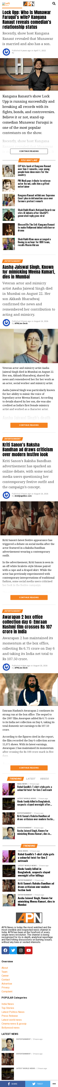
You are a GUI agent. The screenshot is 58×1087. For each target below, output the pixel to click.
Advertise (7, 983)
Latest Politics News (13, 1012)
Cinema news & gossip (14, 1023)
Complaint (7, 991)
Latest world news (12, 1019)
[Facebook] (5, 950)
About (5, 967)
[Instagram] (21, 950)
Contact (6, 979)
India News (8, 1004)
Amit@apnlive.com (23, 496)
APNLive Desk (21, 323)
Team (4, 971)
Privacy (6, 987)
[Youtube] (28, 950)
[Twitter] (13, 950)
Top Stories (8, 1008)
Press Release (10, 1015)
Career (5, 975)
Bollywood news (10, 1027)
